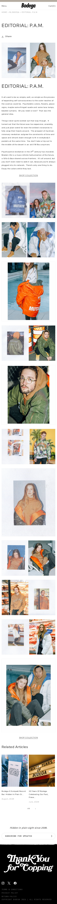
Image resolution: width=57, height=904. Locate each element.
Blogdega (14, 12)
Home (4, 12)
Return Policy (9, 896)
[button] (4, 6)
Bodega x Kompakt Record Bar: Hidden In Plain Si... (14, 792)
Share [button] (8, 37)
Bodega (16, 899)
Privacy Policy (10, 893)
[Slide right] (35, 808)
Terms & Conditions (12, 889)
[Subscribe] (51, 836)
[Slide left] (21, 808)
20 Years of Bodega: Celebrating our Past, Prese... (38, 794)
